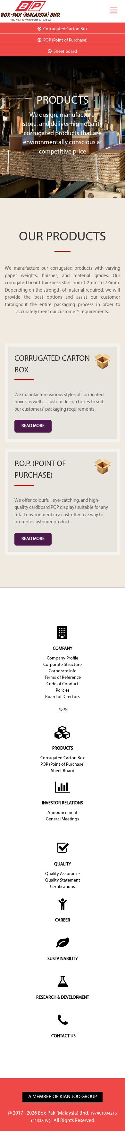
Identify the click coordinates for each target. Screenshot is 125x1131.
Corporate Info (63, 671)
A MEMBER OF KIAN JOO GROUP (62, 1096)
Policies (63, 690)
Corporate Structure (62, 664)
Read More (33, 426)
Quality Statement (62, 880)
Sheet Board (62, 771)
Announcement (62, 812)
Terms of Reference (63, 677)
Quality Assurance (62, 874)
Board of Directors (62, 697)
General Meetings (62, 819)
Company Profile (62, 658)
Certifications (62, 886)
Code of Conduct (62, 684)
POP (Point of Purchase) (62, 764)
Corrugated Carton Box (62, 758)
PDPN (62, 709)
